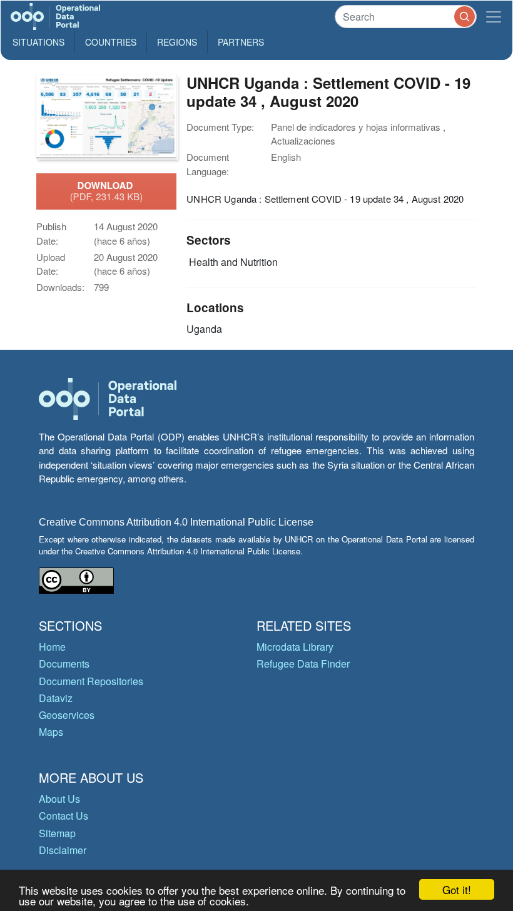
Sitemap (57, 833)
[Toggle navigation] (493, 17)
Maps (51, 732)
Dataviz (56, 698)
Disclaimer (62, 850)
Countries (110, 42)
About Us (59, 798)
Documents (64, 663)
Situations (38, 42)
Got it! (456, 889)
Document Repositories (91, 681)
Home (52, 646)
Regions (177, 42)
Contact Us (63, 815)
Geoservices (66, 715)
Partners (241, 42)
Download (106, 190)
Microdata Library (294, 646)
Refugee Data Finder (303, 663)
